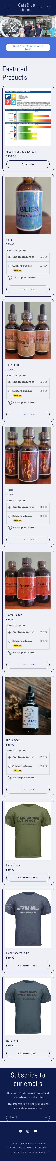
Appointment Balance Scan (21, 151)
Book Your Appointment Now (28, 47)
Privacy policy (41, 1147)
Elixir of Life (13, 364)
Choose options (28, 877)
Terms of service (18, 1152)
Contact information (38, 1152)
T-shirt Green (13, 865)
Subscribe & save (22, 268)
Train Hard (12, 1041)
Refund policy (25, 1147)
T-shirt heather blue (17, 953)
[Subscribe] (46, 1117)
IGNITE (10, 490)
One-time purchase (23, 257)
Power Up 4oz (14, 615)
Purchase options (16, 250)
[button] (6, 7)
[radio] (9, 257)
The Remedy (13, 740)
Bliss (9, 239)
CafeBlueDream (26, 1143)
